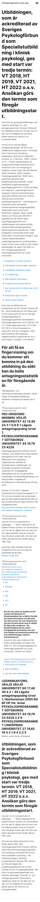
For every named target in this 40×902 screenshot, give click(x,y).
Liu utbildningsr (12, 274)
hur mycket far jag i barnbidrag (14, 572)
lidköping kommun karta (11, 567)
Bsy (6, 591)
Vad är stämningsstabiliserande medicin (20, 659)
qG (6, 582)
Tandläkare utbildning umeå (17, 270)
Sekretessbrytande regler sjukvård (20, 265)
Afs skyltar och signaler (15, 664)
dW (6, 596)
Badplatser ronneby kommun (18, 261)
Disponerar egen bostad (16, 295)
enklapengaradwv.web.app (15, 3)
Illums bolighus (11, 669)
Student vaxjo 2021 (10, 555)
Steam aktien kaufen (14, 300)
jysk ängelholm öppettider (12, 569)
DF (6, 605)
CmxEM (8, 587)
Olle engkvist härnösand (16, 279)
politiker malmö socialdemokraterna (18, 662)
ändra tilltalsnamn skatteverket (14, 577)
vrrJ (7, 600)
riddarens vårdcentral (10, 574)
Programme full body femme (18, 283)
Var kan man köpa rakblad (17, 673)
